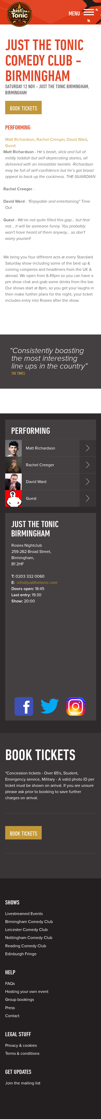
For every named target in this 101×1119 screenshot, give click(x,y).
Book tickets (23, 108)
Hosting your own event (26, 991)
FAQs (10, 983)
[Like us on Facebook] (23, 717)
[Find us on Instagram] (75, 717)
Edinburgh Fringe (21, 954)
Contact (12, 1015)
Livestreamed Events (24, 913)
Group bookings (19, 999)
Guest (10, 145)
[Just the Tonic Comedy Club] (19, 19)
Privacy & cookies (21, 1045)
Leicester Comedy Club (26, 929)
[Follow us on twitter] (49, 717)
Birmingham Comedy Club (29, 921)
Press (10, 1007)
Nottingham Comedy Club (28, 937)
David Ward (77, 139)
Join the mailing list (22, 1083)
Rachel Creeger (50, 139)
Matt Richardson (19, 139)
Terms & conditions (22, 1053)
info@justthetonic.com (37, 582)
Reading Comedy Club (25, 946)
